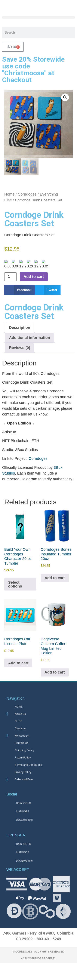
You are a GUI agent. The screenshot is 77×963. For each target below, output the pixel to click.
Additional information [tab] (29, 337)
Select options (15, 584)
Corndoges (27, 194)
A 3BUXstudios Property (38, 958)
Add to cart (34, 277)
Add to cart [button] (54, 578)
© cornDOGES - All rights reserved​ (38, 951)
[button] (38, 17)
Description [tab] (19, 327)
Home (9, 194)
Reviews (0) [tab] (19, 348)
